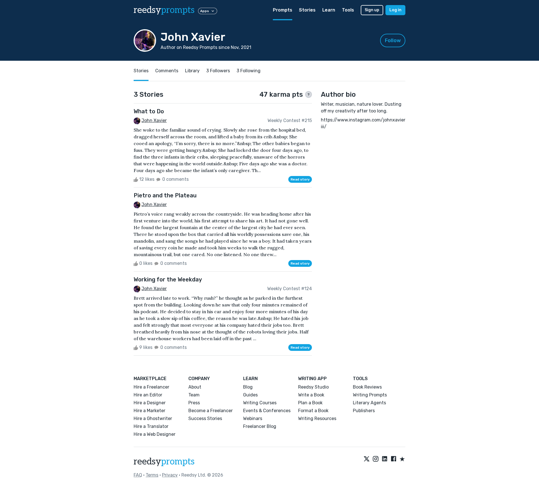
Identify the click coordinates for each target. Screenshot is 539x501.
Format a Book (313, 410)
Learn (328, 10)
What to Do (149, 111)
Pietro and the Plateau (165, 195)
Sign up (372, 10)
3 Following (249, 70)
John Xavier (154, 120)
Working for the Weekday (168, 279)
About (194, 387)
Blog (248, 387)
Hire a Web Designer (154, 434)
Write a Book (311, 395)
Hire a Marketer (149, 410)
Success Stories (205, 418)
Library (192, 70)
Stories (307, 10)
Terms (152, 475)
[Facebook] (393, 459)
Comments (166, 70)
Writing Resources (317, 418)
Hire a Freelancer (151, 387)
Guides (250, 395)
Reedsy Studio (313, 387)
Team (194, 395)
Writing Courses (260, 402)
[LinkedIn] (384, 459)
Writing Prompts (370, 395)
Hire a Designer (150, 402)
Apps (204, 11)
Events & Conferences (267, 410)
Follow (393, 40)
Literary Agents (369, 402)
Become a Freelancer (210, 410)
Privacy (170, 475)
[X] (366, 459)
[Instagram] (375, 459)
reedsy (164, 10)
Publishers (364, 410)
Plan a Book (310, 402)
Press (194, 402)
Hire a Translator (151, 426)
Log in (395, 10)
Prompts (282, 10)
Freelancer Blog (259, 426)
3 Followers (218, 70)
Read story (300, 179)
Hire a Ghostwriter (153, 418)
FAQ (138, 475)
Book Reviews (367, 387)
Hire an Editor (148, 395)
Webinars (252, 418)
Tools (348, 10)
